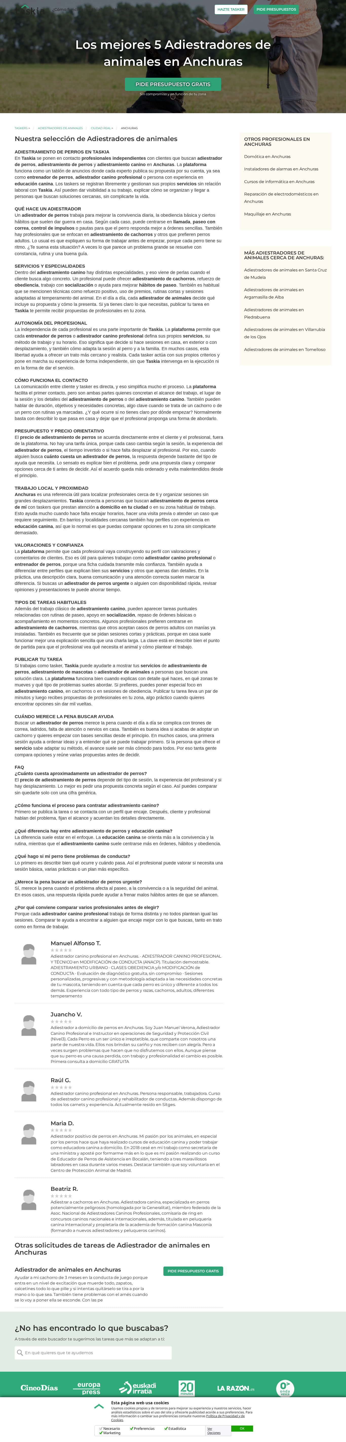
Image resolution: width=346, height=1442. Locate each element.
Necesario (111, 1429)
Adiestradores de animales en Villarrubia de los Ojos (284, 333)
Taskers (21, 128)
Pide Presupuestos (276, 9)
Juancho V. (66, 1014)
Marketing (112, 1433)
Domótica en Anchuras (267, 156)
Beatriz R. (64, 1189)
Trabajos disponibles (129, 9)
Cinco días (39, 1388)
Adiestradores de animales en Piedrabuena (274, 313)
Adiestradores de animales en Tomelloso (284, 349)
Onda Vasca (285, 1388)
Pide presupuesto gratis (173, 84)
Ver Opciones (214, 1431)
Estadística (177, 1429)
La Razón (235, 1388)
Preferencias (144, 1429)
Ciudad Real (101, 128)
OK (242, 1428)
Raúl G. (60, 1080)
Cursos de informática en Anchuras (279, 181)
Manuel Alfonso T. (76, 943)
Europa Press (88, 1388)
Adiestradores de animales (60, 128)
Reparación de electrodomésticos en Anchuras (281, 198)
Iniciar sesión (318, 9)
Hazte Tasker (231, 9)
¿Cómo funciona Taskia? (77, 9)
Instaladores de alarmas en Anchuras (281, 169)
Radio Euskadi (137, 1388)
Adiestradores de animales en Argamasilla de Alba (274, 293)
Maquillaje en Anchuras (267, 214)
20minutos (186, 1388)
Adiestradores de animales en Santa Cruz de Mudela (285, 274)
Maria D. (62, 1123)
